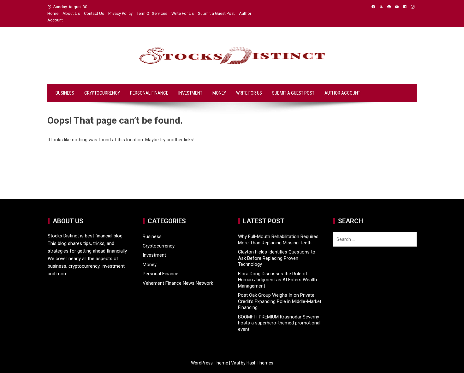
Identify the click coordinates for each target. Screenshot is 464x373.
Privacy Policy (120, 13)
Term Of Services (152, 13)
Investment (190, 93)
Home (52, 13)
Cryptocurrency (102, 93)
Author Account (342, 93)
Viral (235, 362)
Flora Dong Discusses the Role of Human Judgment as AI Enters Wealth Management (277, 280)
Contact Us (94, 13)
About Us (71, 13)
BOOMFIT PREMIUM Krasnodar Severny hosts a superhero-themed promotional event (279, 323)
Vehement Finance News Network (178, 283)
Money (219, 93)
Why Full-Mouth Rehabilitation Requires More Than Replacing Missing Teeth (278, 240)
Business (65, 93)
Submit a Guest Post (216, 13)
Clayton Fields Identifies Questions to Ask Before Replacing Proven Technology (276, 258)
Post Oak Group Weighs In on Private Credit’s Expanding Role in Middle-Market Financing (279, 301)
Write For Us (182, 13)
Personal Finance (149, 93)
